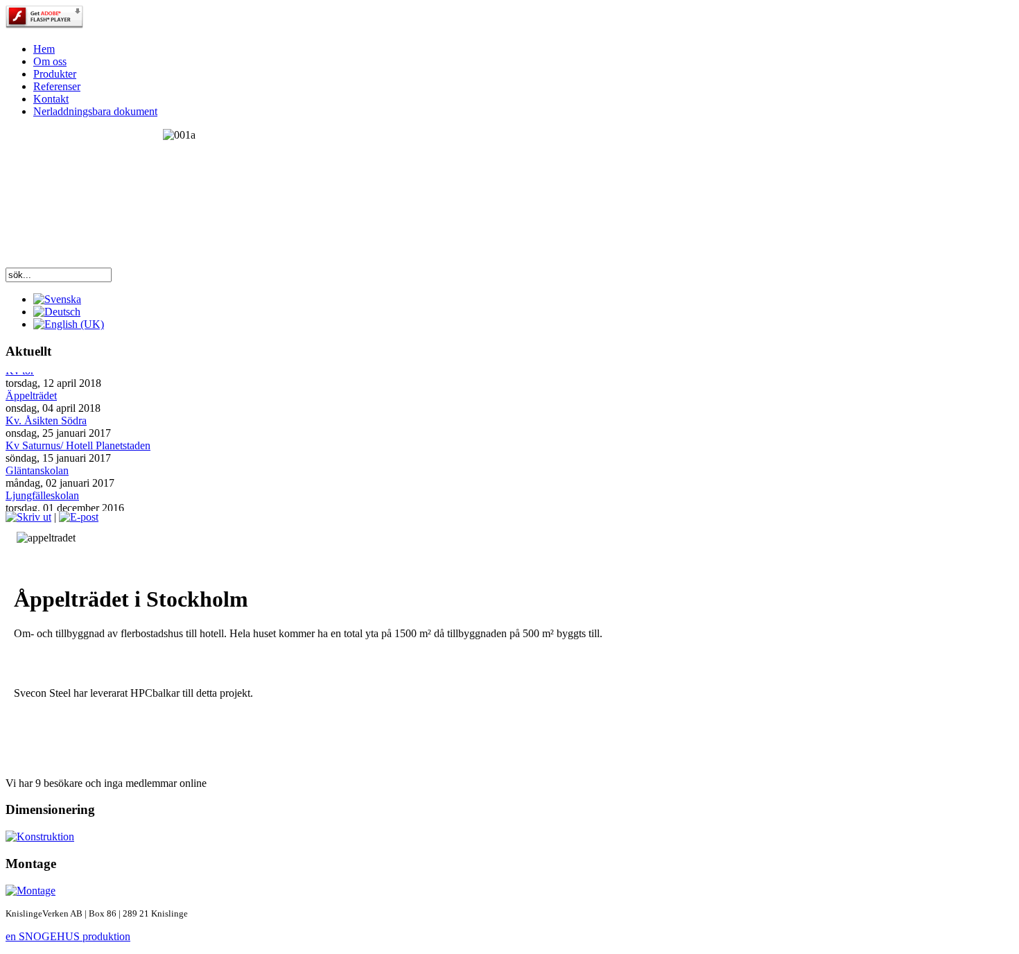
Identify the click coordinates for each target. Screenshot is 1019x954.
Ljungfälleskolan (42, 493)
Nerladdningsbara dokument (95, 111)
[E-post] (78, 517)
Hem (44, 49)
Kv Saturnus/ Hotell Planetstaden (78, 443)
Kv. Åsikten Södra (46, 418)
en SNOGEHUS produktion (68, 936)
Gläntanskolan (37, 468)
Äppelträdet (31, 393)
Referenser (56, 86)
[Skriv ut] (28, 517)
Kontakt (51, 99)
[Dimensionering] (509, 837)
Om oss (50, 61)
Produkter (54, 74)
